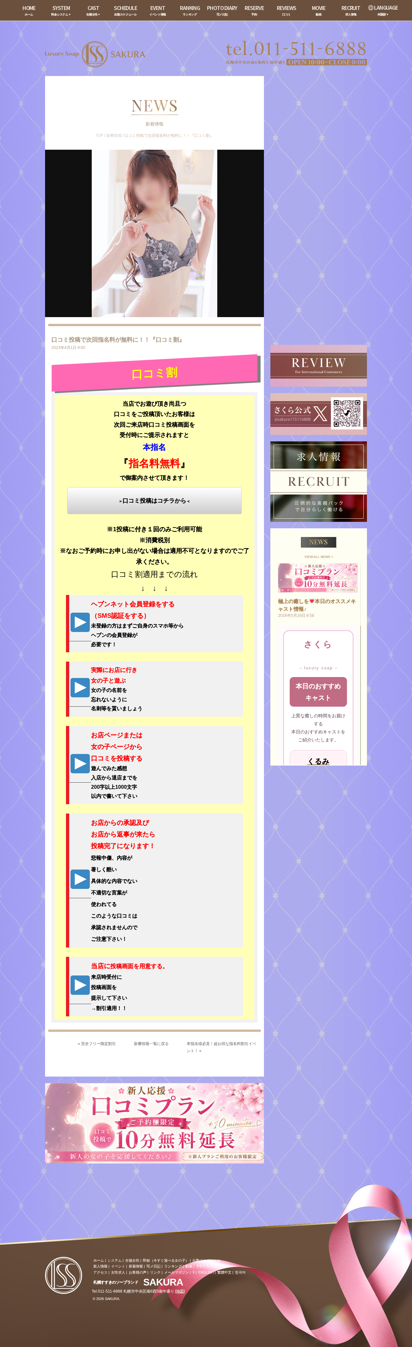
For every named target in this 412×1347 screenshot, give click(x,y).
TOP (99, 135)
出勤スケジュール (206, 1260)
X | (194, 1272)
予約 (199, 1266)
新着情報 (114, 135)
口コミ (212, 1266)
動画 (188, 1266)
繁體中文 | (225, 1272)
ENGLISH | (207, 1272)
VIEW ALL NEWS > (318, 557)
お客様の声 (137, 1272)
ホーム (98, 1260)
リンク (155, 1272)
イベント (118, 1266)
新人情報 (100, 1266)
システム (115, 1260)
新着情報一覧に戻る (151, 1043)
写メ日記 (153, 1266)
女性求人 (118, 1272)
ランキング (173, 1266)
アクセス (100, 1272)
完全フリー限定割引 (98, 1043)
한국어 (240, 1272)
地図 (180, 1291)
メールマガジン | (177, 1272)
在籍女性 (132, 1260)
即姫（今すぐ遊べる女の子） (166, 1260)
